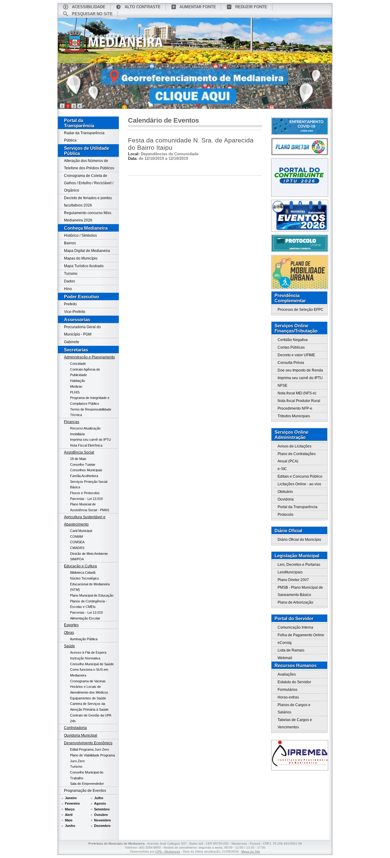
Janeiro (71, 798)
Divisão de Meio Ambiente (89, 553)
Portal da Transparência (79, 123)
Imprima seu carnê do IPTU (90, 439)
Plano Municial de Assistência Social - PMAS (89, 507)
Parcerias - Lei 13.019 (86, 499)
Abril (69, 815)
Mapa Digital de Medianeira (87, 251)
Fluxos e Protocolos (85, 493)
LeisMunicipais (290, 572)
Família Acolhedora (84, 476)
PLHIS (75, 392)
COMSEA (77, 542)
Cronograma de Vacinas (88, 681)
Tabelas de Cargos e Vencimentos (295, 723)
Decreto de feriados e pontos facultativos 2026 (88, 201)
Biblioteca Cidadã (82, 572)
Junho (70, 825)
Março (70, 809)
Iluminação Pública (84, 639)
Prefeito (70, 304)
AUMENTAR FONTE (197, 7)
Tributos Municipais (294, 416)
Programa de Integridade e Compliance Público (89, 400)
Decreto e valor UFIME (296, 355)
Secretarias (76, 349)
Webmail (285, 658)
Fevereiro (72, 803)
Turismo (70, 273)
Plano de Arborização (295, 602)
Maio (69, 820)
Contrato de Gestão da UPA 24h (90, 718)
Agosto (100, 803)
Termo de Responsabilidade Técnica (90, 412)
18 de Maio (78, 459)
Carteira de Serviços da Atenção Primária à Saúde (89, 706)
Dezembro (102, 825)
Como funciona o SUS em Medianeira (89, 672)
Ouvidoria (286, 499)
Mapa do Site (250, 851)
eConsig (285, 643)
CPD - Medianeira (167, 851)
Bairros (70, 243)
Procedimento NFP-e (295, 408)
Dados (69, 281)
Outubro (101, 815)
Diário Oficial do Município (299, 539)
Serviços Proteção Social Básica (88, 484)
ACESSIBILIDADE (88, 7)
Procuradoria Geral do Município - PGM (82, 330)
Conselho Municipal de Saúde (92, 664)
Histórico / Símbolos (80, 235)
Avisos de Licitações (294, 446)
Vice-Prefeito (74, 312)
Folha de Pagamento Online (301, 635)
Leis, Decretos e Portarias (299, 564)
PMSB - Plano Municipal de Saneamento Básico (300, 591)
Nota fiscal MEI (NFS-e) (297, 393)
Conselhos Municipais (86, 470)
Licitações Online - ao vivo (299, 484)
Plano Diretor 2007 (293, 580)
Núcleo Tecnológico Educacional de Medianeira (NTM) (90, 583)
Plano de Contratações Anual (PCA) (297, 457)
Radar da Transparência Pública (84, 136)
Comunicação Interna (295, 627)
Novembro (102, 820)
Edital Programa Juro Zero (89, 749)
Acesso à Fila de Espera (88, 652)
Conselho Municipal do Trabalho (86, 775)
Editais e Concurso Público (300, 476)
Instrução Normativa (85, 658)
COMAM (76, 536)
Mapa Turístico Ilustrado (84, 266)
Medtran (76, 386)
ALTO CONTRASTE (143, 7)
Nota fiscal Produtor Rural (299, 401)
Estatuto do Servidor (294, 682)
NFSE (282, 385)
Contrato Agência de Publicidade (85, 372)
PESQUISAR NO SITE (92, 14)
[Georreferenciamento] (195, 86)
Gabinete (71, 342)
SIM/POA (77, 559)
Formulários (287, 689)
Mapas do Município (81, 258)
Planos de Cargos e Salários (294, 708)
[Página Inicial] (113, 43)
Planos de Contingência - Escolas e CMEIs (88, 604)
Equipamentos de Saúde (88, 698)
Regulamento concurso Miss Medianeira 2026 (87, 216)
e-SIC (282, 469)
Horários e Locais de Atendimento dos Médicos (89, 689)
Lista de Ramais (291, 650)
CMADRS (77, 548)
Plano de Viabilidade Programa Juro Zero (92, 758)
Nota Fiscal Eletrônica (86, 445)
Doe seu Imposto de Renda (300, 370)
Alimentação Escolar (85, 618)
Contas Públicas (291, 347)
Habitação (77, 380)
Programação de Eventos (85, 790)
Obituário (285, 492)
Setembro (102, 809)
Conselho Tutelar (82, 464)
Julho (98, 798)
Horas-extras (288, 697)
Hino (68, 289)
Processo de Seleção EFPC (301, 309)
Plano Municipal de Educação (91, 595)
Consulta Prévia (291, 363)
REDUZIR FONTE (251, 7)
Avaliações (287, 674)
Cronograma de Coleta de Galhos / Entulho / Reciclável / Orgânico (88, 183)
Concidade (78, 363)
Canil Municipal (81, 531)
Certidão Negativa (293, 340)
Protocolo (285, 514)
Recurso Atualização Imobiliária (85, 431)
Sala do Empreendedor (87, 783)
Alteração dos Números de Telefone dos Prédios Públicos (89, 164)
